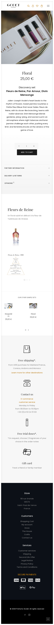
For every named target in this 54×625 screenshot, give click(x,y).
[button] (48, 5)
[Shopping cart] (40, 6)
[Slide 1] (24, 279)
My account (27, 524)
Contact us (27, 537)
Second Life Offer (27, 557)
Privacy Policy (27, 563)
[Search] (27, 6)
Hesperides (8, 315)
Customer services (27, 550)
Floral (33, 314)
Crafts (27, 534)
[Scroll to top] (48, 619)
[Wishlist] (36, 6)
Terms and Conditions (27, 567)
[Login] (32, 6)
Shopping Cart (27, 521)
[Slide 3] (29, 279)
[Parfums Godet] (13, 5)
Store (27, 528)
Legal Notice (27, 560)
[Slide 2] (27, 279)
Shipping (27, 554)
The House (27, 531)
